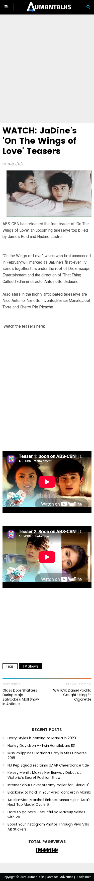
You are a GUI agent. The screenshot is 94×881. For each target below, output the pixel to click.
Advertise (67, 877)
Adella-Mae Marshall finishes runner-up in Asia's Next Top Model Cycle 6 (49, 802)
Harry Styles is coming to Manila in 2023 (42, 738)
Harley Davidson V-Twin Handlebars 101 (41, 745)
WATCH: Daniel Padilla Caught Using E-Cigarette (72, 695)
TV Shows (31, 666)
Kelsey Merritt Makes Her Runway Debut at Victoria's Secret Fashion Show (44, 775)
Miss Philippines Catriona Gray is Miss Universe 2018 (47, 756)
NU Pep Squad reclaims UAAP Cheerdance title (48, 765)
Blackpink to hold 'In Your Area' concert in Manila (49, 792)
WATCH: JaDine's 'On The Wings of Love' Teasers (40, 141)
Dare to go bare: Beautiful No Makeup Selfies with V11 (46, 815)
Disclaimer (83, 877)
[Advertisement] (47, 69)
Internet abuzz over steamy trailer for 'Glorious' (48, 785)
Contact (53, 877)
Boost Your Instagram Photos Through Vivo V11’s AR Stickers (48, 827)
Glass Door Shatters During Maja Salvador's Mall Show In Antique (21, 697)
